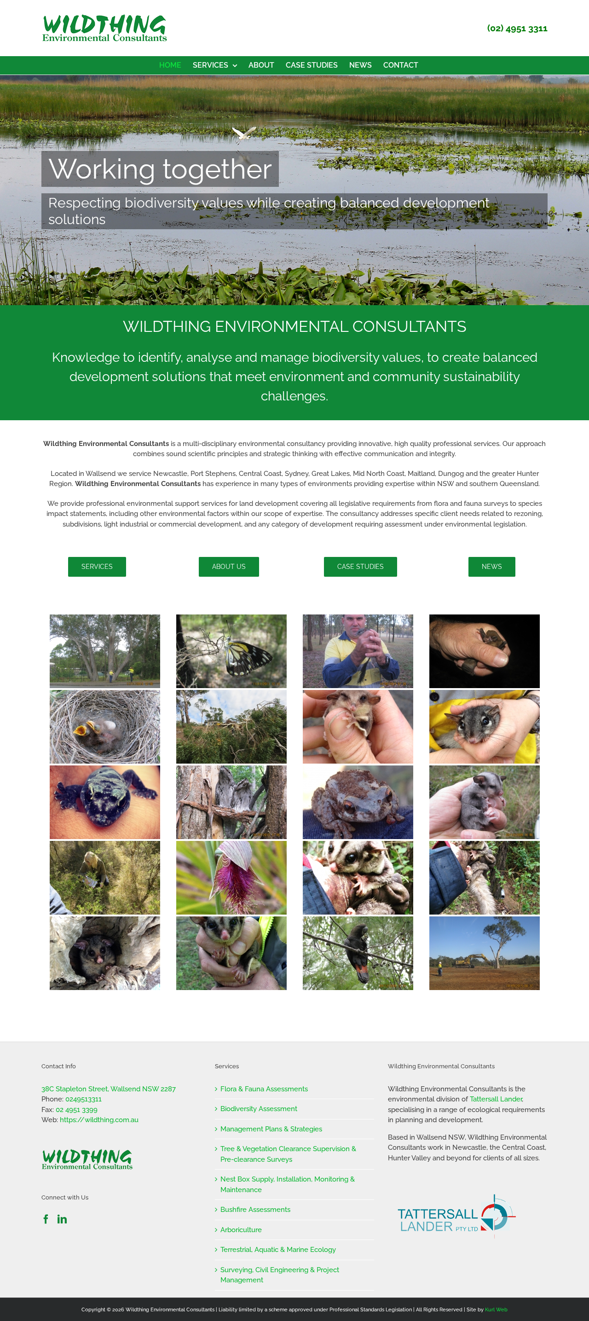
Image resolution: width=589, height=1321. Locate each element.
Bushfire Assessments (255, 1209)
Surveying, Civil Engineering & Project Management (279, 1275)
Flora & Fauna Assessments (264, 1089)
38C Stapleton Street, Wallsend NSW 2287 (108, 1089)
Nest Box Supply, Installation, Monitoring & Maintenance (287, 1184)
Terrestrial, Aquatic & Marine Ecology (278, 1250)
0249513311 (83, 1099)
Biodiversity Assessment (258, 1109)
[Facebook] (46, 1219)
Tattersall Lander (496, 1099)
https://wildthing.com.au (99, 1120)
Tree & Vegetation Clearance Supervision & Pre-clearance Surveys (288, 1154)
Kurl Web (496, 1310)
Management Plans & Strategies (271, 1129)
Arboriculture (241, 1230)
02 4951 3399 (77, 1110)
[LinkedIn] (62, 1219)
